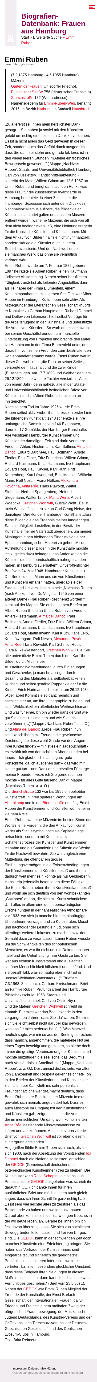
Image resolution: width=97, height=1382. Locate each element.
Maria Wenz (59, 497)
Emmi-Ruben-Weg (59, 103)
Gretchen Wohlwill (37, 503)
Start (25, 37)
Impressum (19, 1368)
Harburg (44, 109)
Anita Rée (29, 486)
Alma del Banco (52, 616)
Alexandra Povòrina (70, 639)
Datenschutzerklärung (42, 1368)
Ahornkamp (14, 803)
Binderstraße (53, 803)
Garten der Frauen (26, 86)
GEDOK (18, 1165)
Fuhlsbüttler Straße (27, 92)
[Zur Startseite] (11, 38)
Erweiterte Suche (47, 37)
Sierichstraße (22, 98)
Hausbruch (81, 109)
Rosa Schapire (46, 1176)
